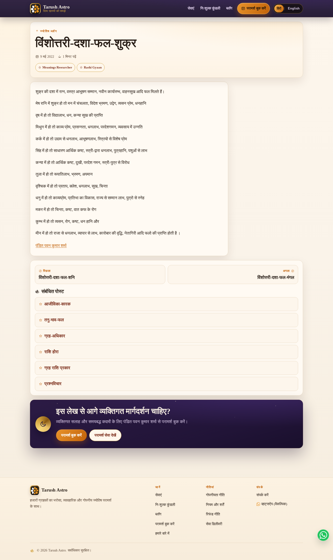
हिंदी (279, 8)
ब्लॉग (229, 8)
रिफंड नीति (213, 514)
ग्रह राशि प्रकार (57, 367)
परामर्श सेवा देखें (105, 435)
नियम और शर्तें (215, 505)
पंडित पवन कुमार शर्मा (51, 245)
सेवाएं (191, 8)
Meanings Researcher (57, 67)
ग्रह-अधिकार (54, 335)
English (294, 8)
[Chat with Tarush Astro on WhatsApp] (323, 535)
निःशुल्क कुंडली (210, 8)
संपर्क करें (262, 495)
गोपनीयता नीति (215, 495)
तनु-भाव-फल (54, 319)
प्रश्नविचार (52, 383)
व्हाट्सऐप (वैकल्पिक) (274, 504)
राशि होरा (51, 351)
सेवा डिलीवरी (214, 524)
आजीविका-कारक (57, 304)
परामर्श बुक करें (71, 435)
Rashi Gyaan (93, 67)
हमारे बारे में (162, 533)
